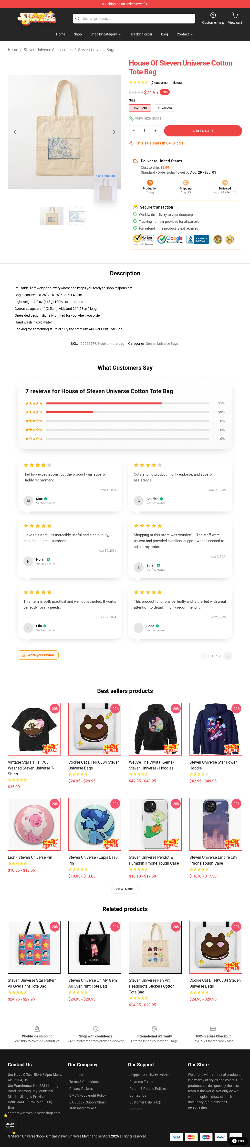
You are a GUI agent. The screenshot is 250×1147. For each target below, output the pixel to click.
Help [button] (241, 1141)
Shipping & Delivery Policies (149, 1075)
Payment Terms (141, 1082)
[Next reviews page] (228, 656)
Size (132, 100)
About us (76, 1075)
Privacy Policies (81, 1089)
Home (13, 49)
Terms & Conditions (84, 1082)
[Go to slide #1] (51, 216)
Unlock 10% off (10, 1125)
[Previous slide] (15, 132)
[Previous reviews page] (204, 656)
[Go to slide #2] (77, 216)
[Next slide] (113, 132)
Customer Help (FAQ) (145, 1102)
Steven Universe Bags (96, 49)
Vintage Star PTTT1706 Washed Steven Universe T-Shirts (31, 768)
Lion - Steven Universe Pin (30, 857)
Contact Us (137, 1095)
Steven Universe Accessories (48, 49)
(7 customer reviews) (166, 83)
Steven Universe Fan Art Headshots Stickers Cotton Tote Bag (152, 986)
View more (125, 889)
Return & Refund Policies (148, 1089)
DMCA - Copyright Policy (87, 1095)
